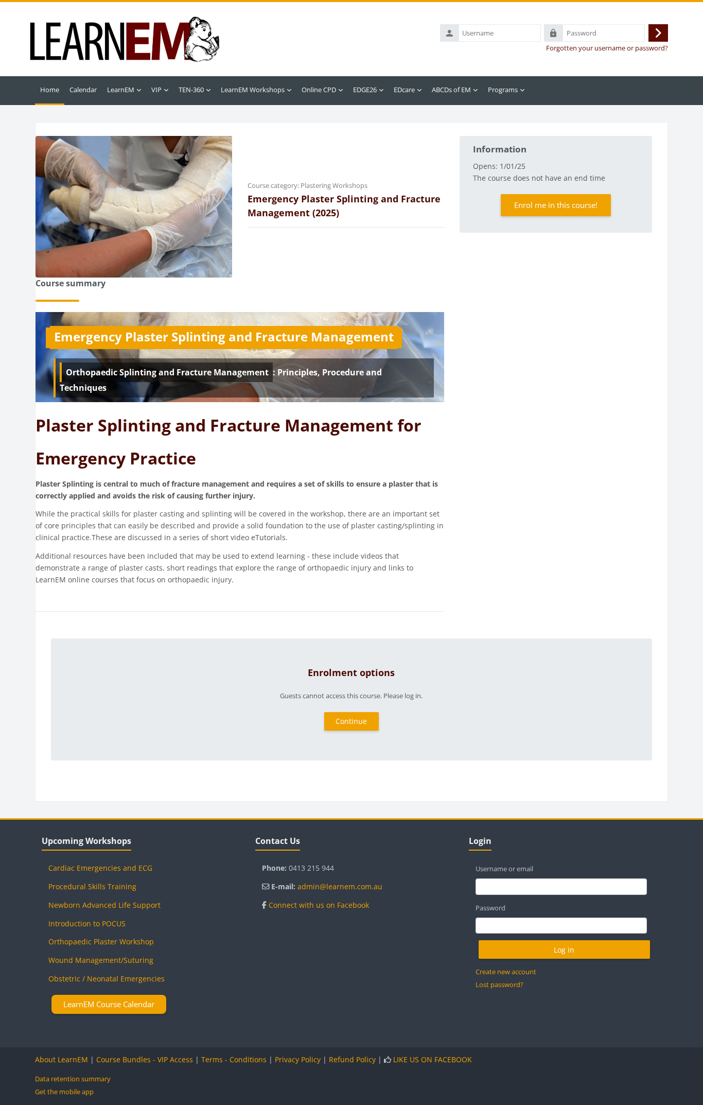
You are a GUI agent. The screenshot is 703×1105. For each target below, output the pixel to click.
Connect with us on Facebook (319, 905)
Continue (351, 721)
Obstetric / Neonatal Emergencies (106, 978)
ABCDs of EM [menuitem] (451, 89)
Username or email (504, 868)
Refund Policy (352, 1059)
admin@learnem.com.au (339, 886)
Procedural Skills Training (92, 886)
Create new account (506, 971)
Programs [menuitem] (503, 89)
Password (490, 907)
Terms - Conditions (234, 1059)
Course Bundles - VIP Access (144, 1059)
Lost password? (499, 984)
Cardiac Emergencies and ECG (100, 868)
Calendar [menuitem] (83, 89)
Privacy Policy (298, 1059)
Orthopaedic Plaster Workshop (101, 941)
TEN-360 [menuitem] (191, 89)
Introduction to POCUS (87, 923)
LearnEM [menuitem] (120, 89)
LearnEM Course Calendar (108, 1004)
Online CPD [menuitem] (319, 89)
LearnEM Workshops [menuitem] (253, 89)
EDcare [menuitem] (404, 89)
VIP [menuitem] (156, 89)
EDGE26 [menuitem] (365, 89)
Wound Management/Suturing (100, 960)
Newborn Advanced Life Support (104, 905)
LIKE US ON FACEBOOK (432, 1059)
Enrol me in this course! (555, 205)
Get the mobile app (64, 1091)
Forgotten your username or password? (607, 48)
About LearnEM (61, 1059)
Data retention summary (73, 1078)
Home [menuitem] (49, 89)
